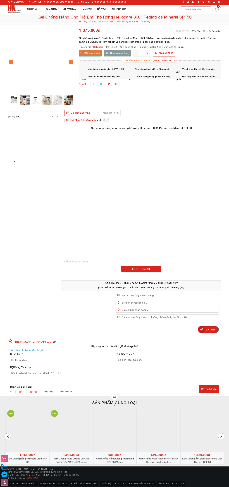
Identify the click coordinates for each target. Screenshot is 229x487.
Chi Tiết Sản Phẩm (80, 112)
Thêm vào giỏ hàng (119, 53)
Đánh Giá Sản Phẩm (21, 387)
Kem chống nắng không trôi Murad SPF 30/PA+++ (115, 460)
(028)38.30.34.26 (100, 2)
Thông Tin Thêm (110, 112)
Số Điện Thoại (125, 354)
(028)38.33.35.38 (118, 2)
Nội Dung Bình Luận (21, 367)
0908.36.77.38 (51, 2)
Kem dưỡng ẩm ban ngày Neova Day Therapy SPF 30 (202, 460)
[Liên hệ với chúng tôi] (4, 482)
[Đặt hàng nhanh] (4, 459)
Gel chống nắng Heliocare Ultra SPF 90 (27, 460)
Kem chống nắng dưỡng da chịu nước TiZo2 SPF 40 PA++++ (70, 460)
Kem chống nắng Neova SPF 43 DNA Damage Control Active (158, 460)
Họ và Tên (16, 354)
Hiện (104, 120)
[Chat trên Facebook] (4, 474)
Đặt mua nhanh (92, 53)
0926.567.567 (32, 478)
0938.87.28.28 (66, 2)
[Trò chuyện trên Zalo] (4, 467)
